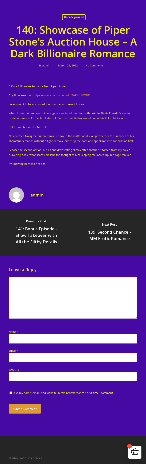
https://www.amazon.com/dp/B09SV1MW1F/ (62, 95)
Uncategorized (74, 17)
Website (14, 369)
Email (13, 350)
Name (14, 332)
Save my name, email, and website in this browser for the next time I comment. (63, 393)
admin (46, 65)
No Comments (95, 65)
